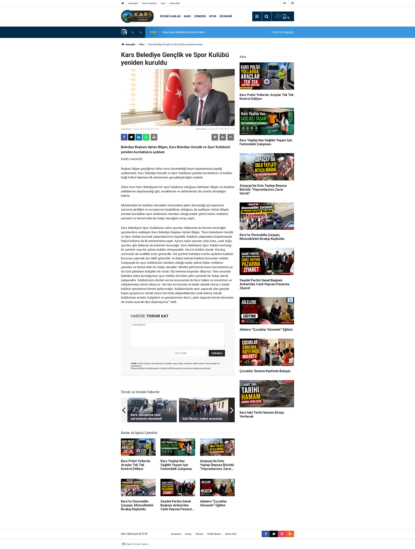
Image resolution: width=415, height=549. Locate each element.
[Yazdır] (154, 137)
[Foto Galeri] (292, 3)
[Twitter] (131, 137)
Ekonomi (225, 16)
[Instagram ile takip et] (282, 534)
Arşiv (163, 3)
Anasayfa (130, 44)
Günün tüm (283, 32)
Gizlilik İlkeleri (214, 534)
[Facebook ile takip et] (266, 534)
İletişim (199, 534)
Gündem (200, 16)
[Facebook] (124, 137)
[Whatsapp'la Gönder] (146, 137)
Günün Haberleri (149, 3)
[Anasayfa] (122, 3)
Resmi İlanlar (170, 16)
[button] (215, 137)
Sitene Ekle (175, 3)
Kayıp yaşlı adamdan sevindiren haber (183, 32)
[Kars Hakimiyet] (137, 16)
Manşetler (133, 3)
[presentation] (133, 32)
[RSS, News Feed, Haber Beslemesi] (290, 534)
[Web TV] (284, 3)
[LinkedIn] (139, 137)
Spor (212, 16)
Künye (188, 534)
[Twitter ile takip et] (274, 534)
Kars (187, 16)
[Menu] (257, 16)
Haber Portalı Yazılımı (137, 544)
